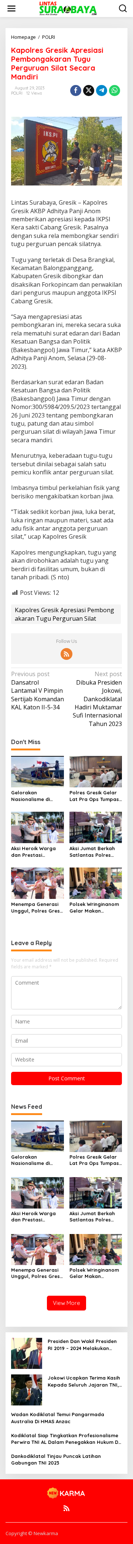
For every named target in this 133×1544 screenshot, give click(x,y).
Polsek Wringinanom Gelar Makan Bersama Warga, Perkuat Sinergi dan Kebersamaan (94, 907)
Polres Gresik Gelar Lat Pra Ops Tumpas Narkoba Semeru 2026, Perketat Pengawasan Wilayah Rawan (95, 796)
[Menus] (11, 8)
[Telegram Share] (101, 90)
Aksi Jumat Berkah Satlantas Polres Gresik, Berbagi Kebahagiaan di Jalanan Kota (92, 851)
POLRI (17, 93)
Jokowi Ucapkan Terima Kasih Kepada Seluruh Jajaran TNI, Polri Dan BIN (84, 1381)
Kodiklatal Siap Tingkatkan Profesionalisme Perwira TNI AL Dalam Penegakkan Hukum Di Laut (65, 1438)
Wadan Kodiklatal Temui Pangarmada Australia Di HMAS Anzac (57, 1417)
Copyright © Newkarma (32, 1533)
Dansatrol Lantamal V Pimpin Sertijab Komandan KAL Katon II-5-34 (37, 690)
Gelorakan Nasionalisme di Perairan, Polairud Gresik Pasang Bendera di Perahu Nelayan (34, 796)
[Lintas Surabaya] (68, 7)
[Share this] (75, 90)
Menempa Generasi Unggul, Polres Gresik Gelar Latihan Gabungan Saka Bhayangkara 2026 (37, 907)
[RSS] (66, 654)
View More (66, 1302)
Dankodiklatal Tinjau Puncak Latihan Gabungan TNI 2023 (56, 1459)
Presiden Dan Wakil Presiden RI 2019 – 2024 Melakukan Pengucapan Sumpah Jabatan (82, 1344)
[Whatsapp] (114, 90)
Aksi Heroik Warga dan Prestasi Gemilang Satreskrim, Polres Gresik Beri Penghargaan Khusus (37, 851)
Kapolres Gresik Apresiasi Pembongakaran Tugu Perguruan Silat (64, 614)
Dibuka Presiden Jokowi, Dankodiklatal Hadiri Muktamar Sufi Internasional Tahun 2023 (97, 698)
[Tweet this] (88, 90)
